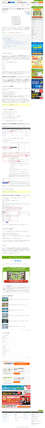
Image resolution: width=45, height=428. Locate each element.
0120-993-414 (8, 363)
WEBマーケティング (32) (5, 342)
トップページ (5, 4)
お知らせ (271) (4, 355)
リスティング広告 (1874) (5, 335)
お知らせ (37, 38)
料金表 (10, 4)
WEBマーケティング (37, 27)
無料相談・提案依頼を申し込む (22, 363)
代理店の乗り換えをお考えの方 (28, 4)
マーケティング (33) (4, 344)
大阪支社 (32, 420)
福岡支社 (32, 422)
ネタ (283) (3, 353)
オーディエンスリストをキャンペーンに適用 (10, 45)
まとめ (4, 47)
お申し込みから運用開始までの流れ (40, 4)
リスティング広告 (4, 11)
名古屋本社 (32, 415)
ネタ (37, 36)
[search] (42, 41)
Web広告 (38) (4, 346)
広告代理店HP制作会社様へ (34, 4)
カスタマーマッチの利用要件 (7, 39)
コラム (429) (3, 340)
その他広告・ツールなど (37, 33)
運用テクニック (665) (4, 338)
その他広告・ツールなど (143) (5, 349)
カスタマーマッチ (6, 104)
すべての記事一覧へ (28, 357)
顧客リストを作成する (7, 191)
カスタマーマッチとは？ (6, 37)
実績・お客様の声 (16, 4)
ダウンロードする (16, 373)
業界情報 (37, 22)
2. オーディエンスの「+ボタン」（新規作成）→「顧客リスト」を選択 (14, 42)
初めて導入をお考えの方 (22, 4)
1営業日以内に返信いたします (16, 257)
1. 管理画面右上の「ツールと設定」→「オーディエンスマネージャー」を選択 (15, 41)
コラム (37, 25)
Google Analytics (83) (4, 351)
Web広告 (37, 30)
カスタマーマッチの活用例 (6, 46)
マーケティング (37, 28)
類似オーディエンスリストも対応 (8, 38)
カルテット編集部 (5, 12)
